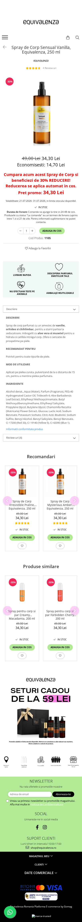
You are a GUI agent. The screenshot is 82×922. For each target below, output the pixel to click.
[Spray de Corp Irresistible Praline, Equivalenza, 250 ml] (22, 482)
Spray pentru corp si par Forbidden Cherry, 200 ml (60, 614)
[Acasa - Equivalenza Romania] (41, 22)
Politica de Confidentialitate (46, 804)
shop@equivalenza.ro (43, 847)
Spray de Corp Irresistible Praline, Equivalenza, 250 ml (22, 505)
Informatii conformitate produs (24, 429)
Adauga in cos (52, 230)
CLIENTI (39, 864)
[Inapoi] (3, 47)
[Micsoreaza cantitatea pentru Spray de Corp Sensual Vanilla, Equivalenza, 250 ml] (20, 231)
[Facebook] (37, 827)
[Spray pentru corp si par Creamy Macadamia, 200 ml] (22, 591)
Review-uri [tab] (14, 437)
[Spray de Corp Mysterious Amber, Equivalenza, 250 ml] (60, 482)
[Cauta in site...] (77, 38)
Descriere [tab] (11, 309)
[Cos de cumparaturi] (67, 38)
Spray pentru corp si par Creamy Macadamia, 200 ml (22, 614)
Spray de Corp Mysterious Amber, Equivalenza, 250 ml (60, 505)
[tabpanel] (41, 113)
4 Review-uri (49, 68)
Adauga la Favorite (39, 248)
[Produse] (5, 39)
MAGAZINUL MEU (39, 856)
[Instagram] (44, 827)
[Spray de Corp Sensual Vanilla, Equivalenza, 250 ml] (41, 113)
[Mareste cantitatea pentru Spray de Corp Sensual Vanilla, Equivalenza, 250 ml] (32, 231)
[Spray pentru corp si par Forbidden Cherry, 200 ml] (60, 591)
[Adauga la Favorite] (22, 546)
